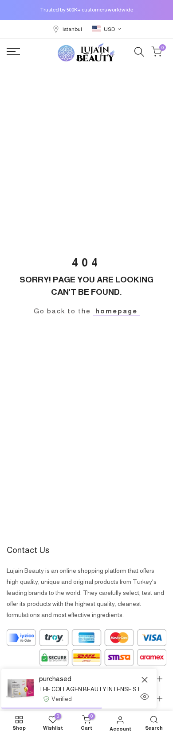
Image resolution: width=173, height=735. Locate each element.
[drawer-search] (139, 52)
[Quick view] (144, 696)
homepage (116, 311)
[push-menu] (13, 52)
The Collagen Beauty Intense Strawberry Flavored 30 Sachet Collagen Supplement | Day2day (91, 689)
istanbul (72, 29)
